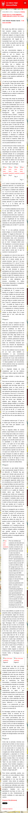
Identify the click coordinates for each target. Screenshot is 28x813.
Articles (22, 12)
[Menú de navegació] (25, 3)
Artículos (13, 800)
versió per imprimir (7, 808)
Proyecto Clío (6, 800)
